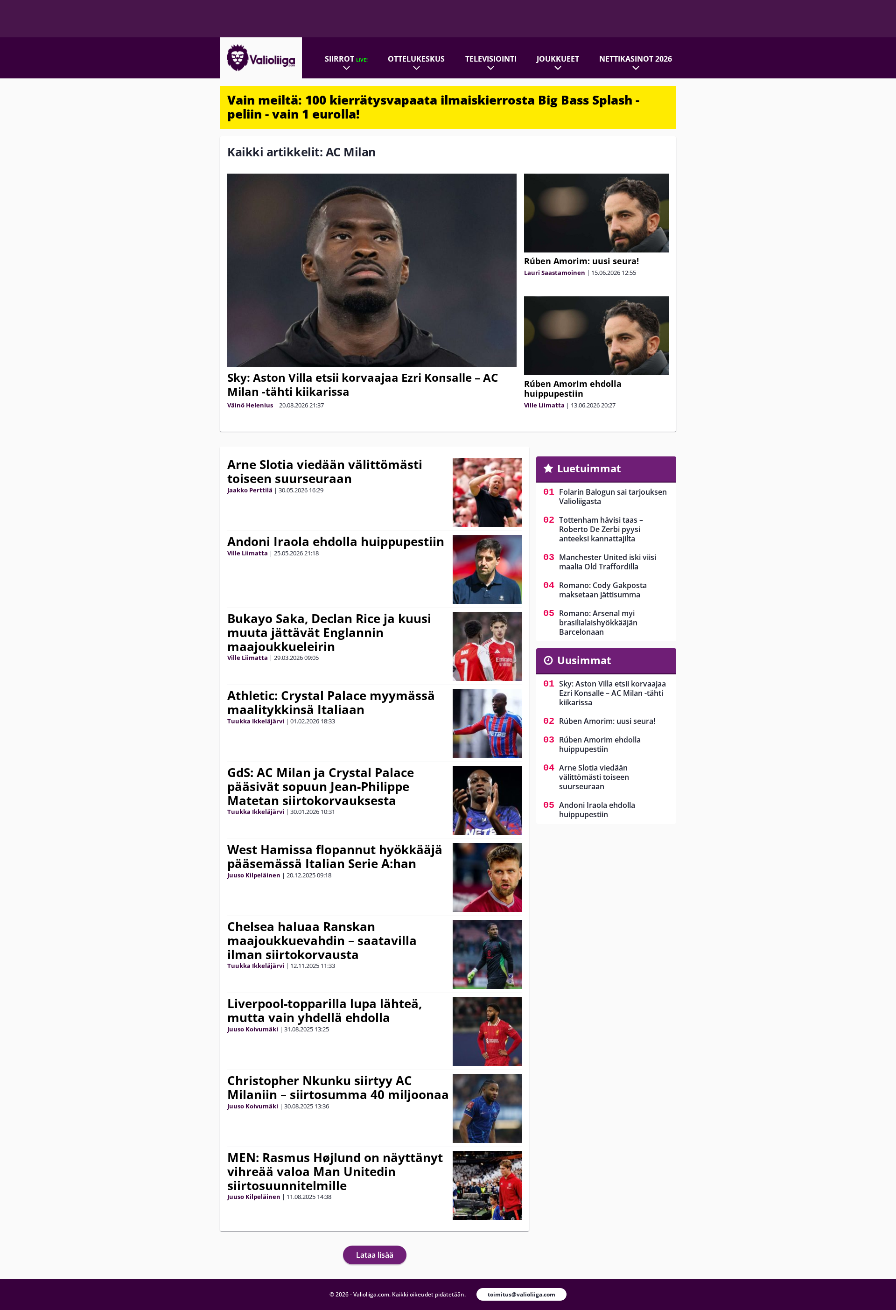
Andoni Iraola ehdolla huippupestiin (335, 541)
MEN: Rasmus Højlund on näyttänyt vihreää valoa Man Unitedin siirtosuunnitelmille (335, 1171)
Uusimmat (584, 660)
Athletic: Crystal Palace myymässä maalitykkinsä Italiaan (331, 702)
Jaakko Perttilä (250, 490)
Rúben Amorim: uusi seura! (581, 260)
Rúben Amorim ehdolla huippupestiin (573, 388)
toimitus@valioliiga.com (521, 1294)
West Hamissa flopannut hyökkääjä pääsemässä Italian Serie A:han (334, 856)
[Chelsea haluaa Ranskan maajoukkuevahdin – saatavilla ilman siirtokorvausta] (487, 954)
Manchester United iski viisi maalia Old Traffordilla (607, 562)
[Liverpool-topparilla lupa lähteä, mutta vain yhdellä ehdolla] (487, 1031)
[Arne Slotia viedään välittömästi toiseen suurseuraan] (487, 492)
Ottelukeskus (416, 59)
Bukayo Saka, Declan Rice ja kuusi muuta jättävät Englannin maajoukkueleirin (329, 632)
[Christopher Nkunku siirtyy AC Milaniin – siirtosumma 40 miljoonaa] (487, 1108)
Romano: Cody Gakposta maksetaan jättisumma (603, 590)
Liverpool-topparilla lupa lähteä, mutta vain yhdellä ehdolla (324, 1010)
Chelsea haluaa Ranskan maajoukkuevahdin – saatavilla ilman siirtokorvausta (322, 940)
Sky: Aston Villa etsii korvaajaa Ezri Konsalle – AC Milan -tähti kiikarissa (362, 384)
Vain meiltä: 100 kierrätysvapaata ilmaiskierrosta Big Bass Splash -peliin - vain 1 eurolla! (433, 106)
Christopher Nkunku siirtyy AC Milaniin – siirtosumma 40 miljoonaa (338, 1087)
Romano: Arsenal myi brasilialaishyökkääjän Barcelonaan (598, 622)
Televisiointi (491, 59)
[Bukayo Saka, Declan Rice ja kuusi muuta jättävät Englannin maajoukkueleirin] (487, 646)
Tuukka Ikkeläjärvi (255, 721)
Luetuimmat (589, 468)
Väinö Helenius (250, 405)
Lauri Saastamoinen (554, 272)
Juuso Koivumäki (252, 1029)
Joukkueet (558, 59)
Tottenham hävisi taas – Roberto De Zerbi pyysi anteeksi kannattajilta (601, 529)
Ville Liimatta (544, 405)
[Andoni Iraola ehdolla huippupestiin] (487, 569)
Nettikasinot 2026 (635, 59)
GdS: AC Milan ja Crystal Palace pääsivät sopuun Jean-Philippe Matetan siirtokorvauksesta (320, 786)
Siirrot (346, 59)
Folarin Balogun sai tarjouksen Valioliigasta (613, 496)
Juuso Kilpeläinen (253, 875)
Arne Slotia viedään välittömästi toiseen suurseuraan (324, 471)
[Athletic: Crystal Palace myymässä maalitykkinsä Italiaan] (487, 723)
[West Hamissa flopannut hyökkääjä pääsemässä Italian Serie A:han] (487, 877)
